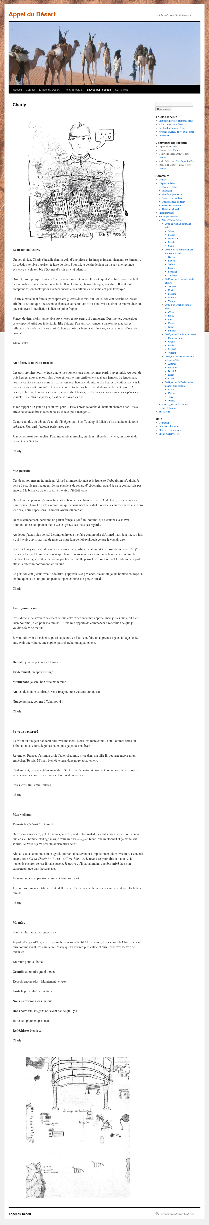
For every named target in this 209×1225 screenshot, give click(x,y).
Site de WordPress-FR (169, 433)
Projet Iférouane (73, 89)
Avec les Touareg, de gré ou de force (176, 131)
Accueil (17, 89)
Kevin (171, 290)
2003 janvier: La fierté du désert (180, 334)
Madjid (171, 234)
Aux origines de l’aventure (175, 404)
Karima (176, 150)
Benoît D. (173, 367)
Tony (170, 396)
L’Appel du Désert (49, 89)
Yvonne (172, 301)
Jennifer (172, 286)
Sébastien (172, 271)
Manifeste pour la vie (172, 194)
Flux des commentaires (170, 430)
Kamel (171, 323)
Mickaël (172, 348)
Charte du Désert (170, 186)
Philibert (172, 330)
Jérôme (171, 264)
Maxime (172, 293)
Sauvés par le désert (99, 89)
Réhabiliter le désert (171, 205)
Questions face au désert (173, 201)
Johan (175, 146)
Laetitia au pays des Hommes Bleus (176, 120)
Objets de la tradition (172, 197)
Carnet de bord (175, 337)
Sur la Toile (121, 89)
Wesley (171, 400)
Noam (171, 374)
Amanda (172, 363)
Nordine (172, 297)
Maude (171, 242)
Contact (30, 89)
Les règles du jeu (170, 407)
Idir (170, 319)
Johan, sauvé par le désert (171, 124)
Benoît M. (173, 371)
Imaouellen (164, 135)
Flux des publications (169, 426)
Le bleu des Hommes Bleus (172, 128)
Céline (171, 315)
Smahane (172, 275)
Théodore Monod (170, 209)
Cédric (171, 312)
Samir (171, 245)
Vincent (172, 352)
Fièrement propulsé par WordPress (177, 1213)
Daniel (171, 345)
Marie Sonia (174, 238)
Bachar (171, 256)
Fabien (171, 260)
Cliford (171, 389)
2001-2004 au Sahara (172, 220)
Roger (171, 378)
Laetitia (171, 267)
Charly (171, 341)
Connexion (164, 422)
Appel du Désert (32, 13)
